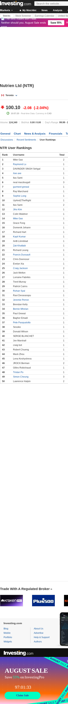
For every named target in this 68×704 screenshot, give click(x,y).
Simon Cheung (21, 376)
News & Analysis (35, 133)
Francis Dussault (21, 254)
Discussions (7, 139)
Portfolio (8, 637)
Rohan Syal (19, 291)
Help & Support (41, 637)
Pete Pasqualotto (22, 322)
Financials (55, 133)
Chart (17, 133)
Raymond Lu (19, 164)
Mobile (7, 633)
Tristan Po (18, 372)
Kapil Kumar (19, 236)
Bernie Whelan (20, 309)
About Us (38, 628)
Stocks (6, 16)
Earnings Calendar (44, 16)
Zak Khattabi (19, 245)
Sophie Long (19, 196)
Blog (6, 628)
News (45, 10)
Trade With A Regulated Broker (25, 589)
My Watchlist (29, 10)
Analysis (57, 10)
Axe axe (17, 173)
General (5, 133)
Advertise (38, 633)
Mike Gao (18, 218)
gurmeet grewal (21, 187)
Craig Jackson (20, 268)
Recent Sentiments (26, 139)
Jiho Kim (17, 209)
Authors (38, 641)
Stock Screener (23, 16)
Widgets (8, 641)
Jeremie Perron (21, 300)
